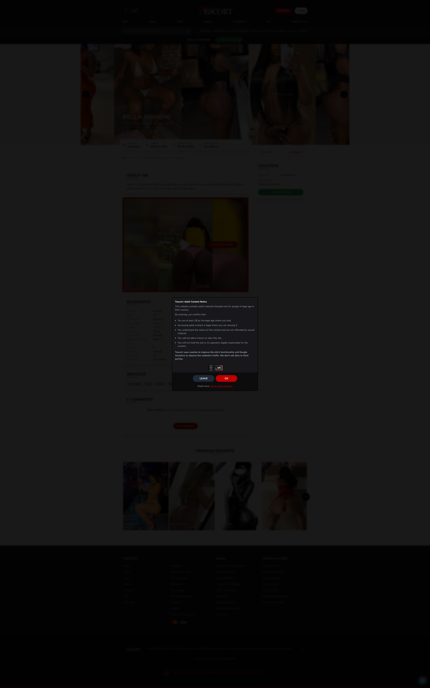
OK (226, 378)
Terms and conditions (221, 386)
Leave (204, 378)
